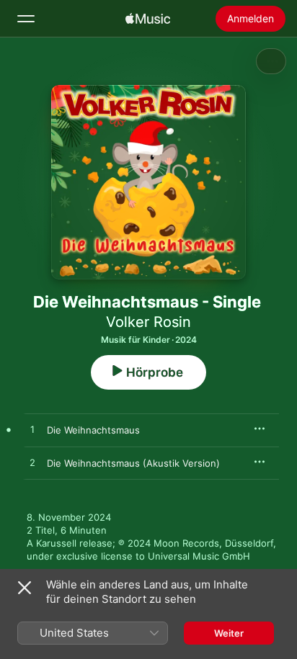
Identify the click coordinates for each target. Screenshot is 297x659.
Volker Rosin (148, 322)
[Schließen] (24, 587)
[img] (147, 18)
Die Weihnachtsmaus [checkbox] (93, 430)
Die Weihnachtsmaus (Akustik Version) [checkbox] (133, 463)
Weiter (229, 633)
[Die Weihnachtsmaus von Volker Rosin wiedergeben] (32, 429)
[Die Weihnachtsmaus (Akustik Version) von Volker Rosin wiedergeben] (32, 463)
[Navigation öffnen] (26, 19)
